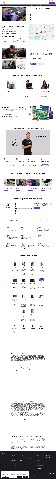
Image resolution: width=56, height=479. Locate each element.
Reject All (19, 476)
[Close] (28, 472)
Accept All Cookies (25, 476)
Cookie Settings (5, 476)
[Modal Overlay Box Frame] (28, 239)
